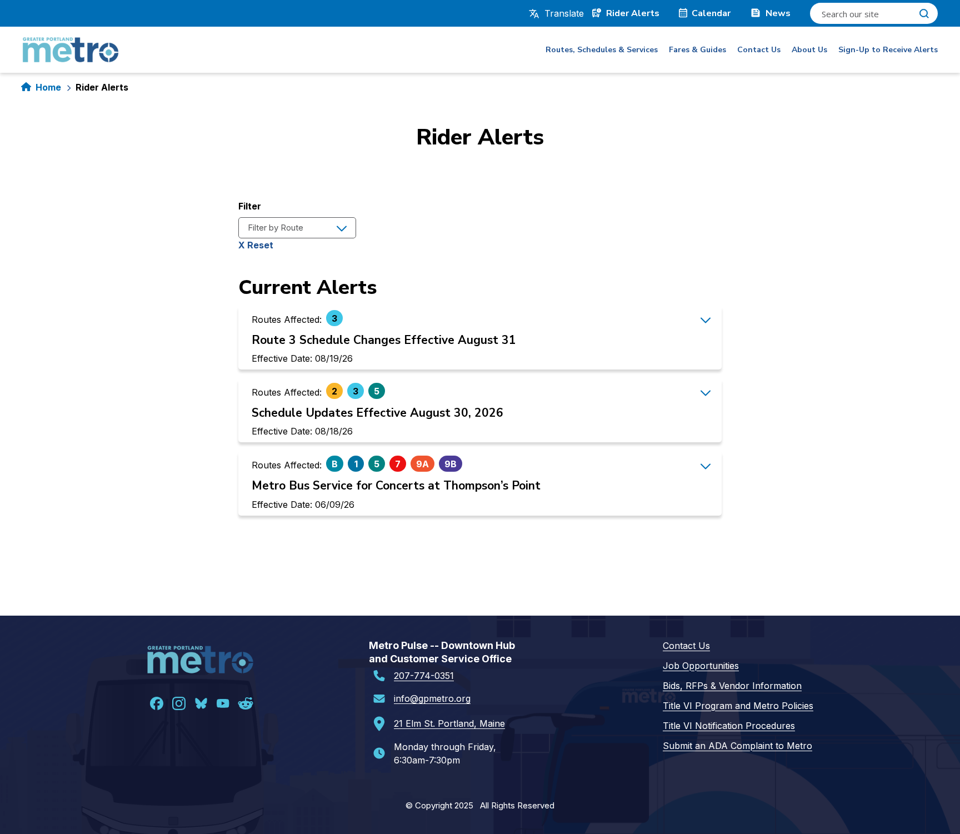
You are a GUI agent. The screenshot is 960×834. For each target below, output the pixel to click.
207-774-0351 (424, 675)
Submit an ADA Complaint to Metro (737, 745)
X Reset (255, 245)
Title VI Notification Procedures (729, 725)
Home (48, 87)
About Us (809, 49)
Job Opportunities (701, 665)
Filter (249, 206)
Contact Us (759, 49)
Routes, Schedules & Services (602, 49)
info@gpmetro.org (432, 698)
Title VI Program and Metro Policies (738, 705)
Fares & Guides (697, 49)
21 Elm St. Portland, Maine (449, 723)
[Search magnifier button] (924, 13)
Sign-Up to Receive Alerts (888, 49)
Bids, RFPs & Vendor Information (732, 685)
